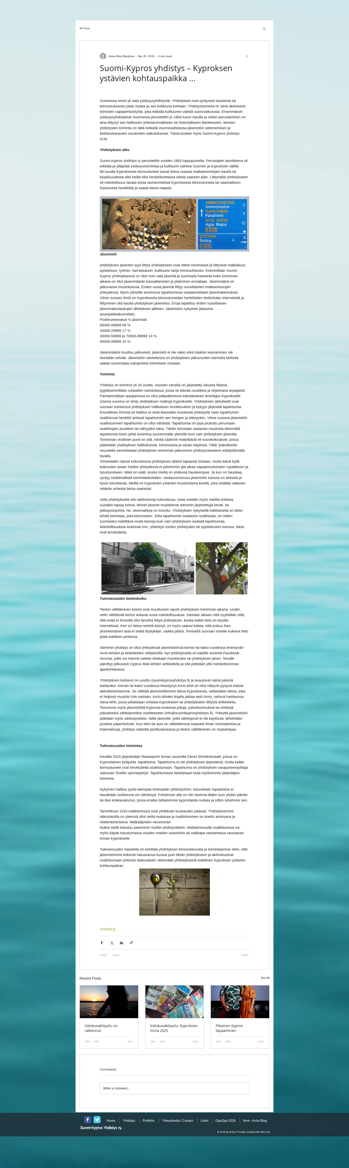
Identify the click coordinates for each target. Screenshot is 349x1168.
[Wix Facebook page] (87, 1119)
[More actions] (246, 56)
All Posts (85, 28)
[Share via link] (131, 943)
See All (265, 977)
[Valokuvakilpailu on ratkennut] (109, 1001)
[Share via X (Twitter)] (112, 943)
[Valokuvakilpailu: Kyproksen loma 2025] (174, 1001)
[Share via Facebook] (102, 943)
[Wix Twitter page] (97, 1119)
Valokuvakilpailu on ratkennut (101, 1028)
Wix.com (265, 1131)
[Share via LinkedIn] (121, 943)
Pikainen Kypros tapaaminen (229, 1028)
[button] (264, 28)
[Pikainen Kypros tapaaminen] (240, 1001)
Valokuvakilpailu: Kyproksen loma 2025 (174, 1028)
